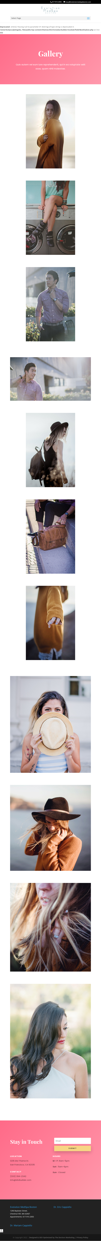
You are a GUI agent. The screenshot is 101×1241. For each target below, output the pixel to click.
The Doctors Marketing (65, 1237)
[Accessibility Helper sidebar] (1, 1230)
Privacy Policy (82, 1237)
